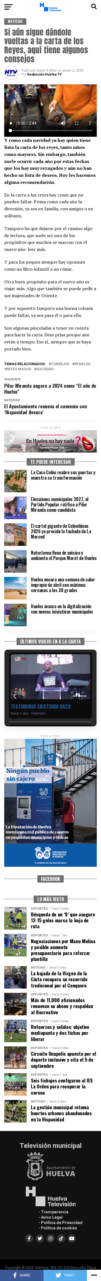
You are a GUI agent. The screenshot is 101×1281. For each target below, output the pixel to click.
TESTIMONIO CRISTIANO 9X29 (41, 706)
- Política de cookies (57, 1228)
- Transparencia (53, 1212)
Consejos (60, 364)
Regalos (82, 364)
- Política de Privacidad (60, 1223)
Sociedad (45, 369)
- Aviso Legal (50, 1217)
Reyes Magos (18, 369)
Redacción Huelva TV (44, 74)
